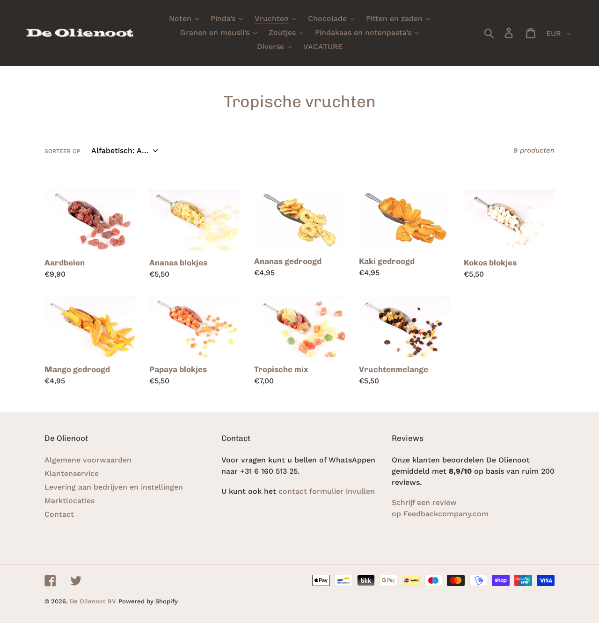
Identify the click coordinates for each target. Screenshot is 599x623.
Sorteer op (62, 151)
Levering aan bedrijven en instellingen (113, 487)
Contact (59, 514)
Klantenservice (71, 473)
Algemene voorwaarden (87, 459)
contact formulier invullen (327, 491)
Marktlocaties (69, 500)
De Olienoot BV (93, 601)
